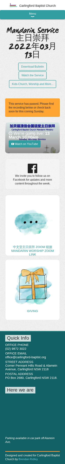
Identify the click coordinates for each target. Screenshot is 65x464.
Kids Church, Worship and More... (32, 84)
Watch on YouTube (26, 143)
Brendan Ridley (28, 459)
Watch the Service (32, 75)
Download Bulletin (32, 66)
